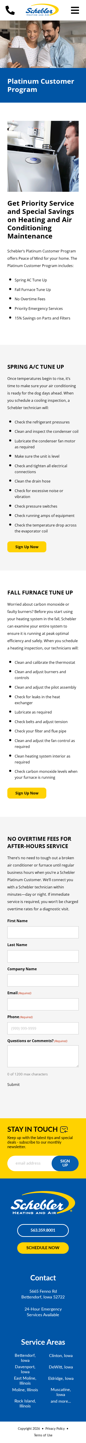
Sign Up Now (27, 546)
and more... (61, 1401)
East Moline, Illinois (25, 1381)
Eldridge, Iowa (61, 1379)
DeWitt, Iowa (61, 1367)
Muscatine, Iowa (61, 1392)
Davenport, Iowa (25, 1369)
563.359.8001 (43, 1230)
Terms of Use (43, 1435)
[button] (74, 10)
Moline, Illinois (25, 1390)
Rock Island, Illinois (25, 1403)
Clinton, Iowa (61, 1356)
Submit (13, 1084)
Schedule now (42, 1248)
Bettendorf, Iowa (25, 1358)
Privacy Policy (55, 1428)
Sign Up (65, 1163)
